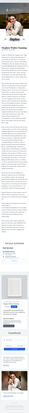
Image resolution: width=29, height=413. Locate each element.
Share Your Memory (8, 326)
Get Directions (14, 260)
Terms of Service (18, 407)
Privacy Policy (10, 407)
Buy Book (14, 306)
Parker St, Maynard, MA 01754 (12, 258)
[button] (14, 381)
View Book (6, 306)
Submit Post (14, 349)
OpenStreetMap (16, 409)
